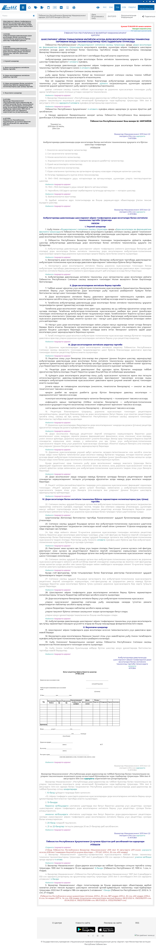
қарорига (64, 103)
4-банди (55, 879)
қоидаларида (70, 789)
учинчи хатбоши (143, 857)
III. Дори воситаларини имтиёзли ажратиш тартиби (16, 76)
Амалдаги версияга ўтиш (141, 28)
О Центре (57, 923)
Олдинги (49, 847)
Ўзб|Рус (132, 7)
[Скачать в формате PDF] (67, 7)
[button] (18, 24)
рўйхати (104, 83)
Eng (111, 7)
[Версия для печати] (74, 7)
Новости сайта (83, 923)
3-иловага (74, 103)
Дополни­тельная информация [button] (128, 16)
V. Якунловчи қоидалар (12, 93)
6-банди (99, 868)
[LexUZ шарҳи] (42, 7)
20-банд (51, 823)
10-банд (51, 793)
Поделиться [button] (149, 16)
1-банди (106, 890)
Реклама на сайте (113, 923)
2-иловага (85, 68)
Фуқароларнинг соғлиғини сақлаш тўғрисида (101, 45)
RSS (137, 923)
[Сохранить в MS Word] (61, 7)
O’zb (124, 7)
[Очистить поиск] (34, 15)
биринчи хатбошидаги (56, 806)
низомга (132, 666)
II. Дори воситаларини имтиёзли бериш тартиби (16, 68)
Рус (105, 7)
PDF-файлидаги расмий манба (141, 31)
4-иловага (93, 109)
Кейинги (49, 95)
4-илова (58, 859)
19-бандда (52, 802)
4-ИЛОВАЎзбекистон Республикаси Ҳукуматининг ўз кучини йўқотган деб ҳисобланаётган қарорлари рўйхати (17, 121)
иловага (101, 540)
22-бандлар (58, 826)
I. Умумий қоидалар (11, 61)
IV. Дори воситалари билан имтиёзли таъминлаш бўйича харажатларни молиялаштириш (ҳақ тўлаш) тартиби (18, 85)
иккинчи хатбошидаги (56, 814)
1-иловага (73, 62)
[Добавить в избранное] (29, 7)
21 (48, 826)
